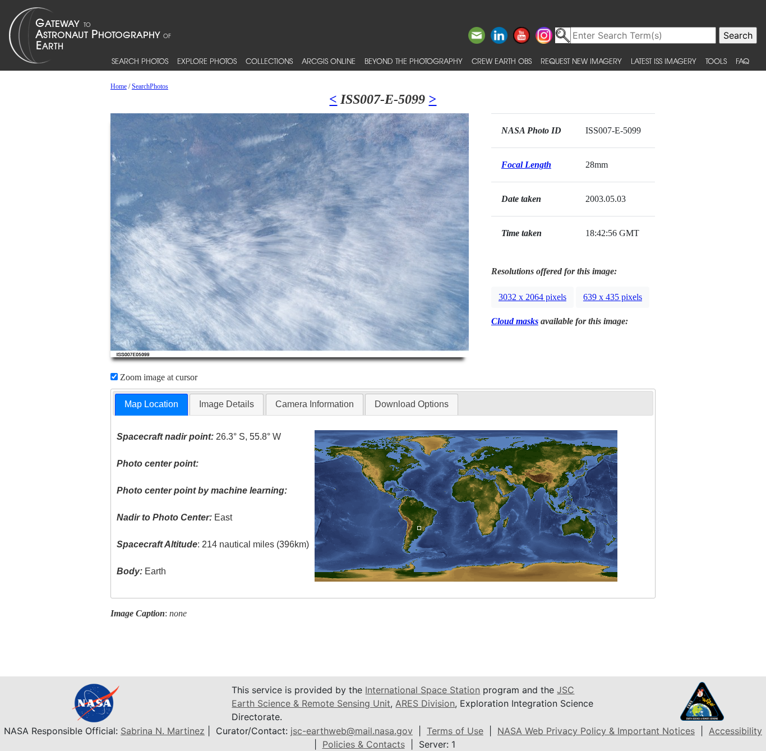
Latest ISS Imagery (663, 61)
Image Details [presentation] (226, 404)
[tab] (151, 405)
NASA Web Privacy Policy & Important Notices (596, 730)
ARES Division (425, 703)
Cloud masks (514, 321)
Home (118, 86)
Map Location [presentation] (151, 404)
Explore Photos (207, 61)
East (174, 517)
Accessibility (735, 730)
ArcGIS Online (329, 61)
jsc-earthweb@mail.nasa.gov (351, 730)
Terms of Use (455, 730)
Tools (716, 61)
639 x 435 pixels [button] (612, 297)
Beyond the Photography (413, 61)
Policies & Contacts (363, 744)
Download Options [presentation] (412, 404)
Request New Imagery (581, 61)
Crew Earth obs (502, 61)
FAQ (742, 61)
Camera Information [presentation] (314, 404)
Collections (269, 61)
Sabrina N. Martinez (163, 730)
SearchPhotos (150, 86)
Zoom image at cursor (157, 377)
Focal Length (526, 164)
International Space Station (422, 689)
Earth (141, 571)
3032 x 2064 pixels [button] (532, 297)
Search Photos (140, 61)
